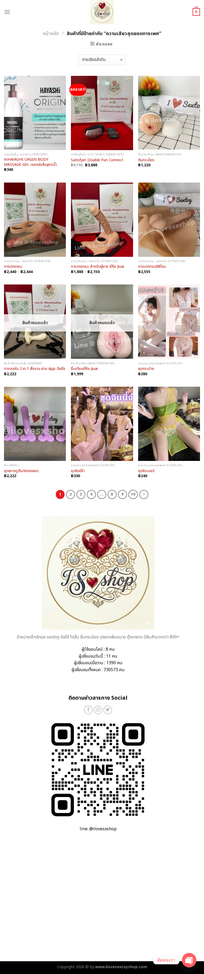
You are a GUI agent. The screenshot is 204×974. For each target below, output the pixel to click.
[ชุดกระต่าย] (169, 321)
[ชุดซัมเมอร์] (169, 424)
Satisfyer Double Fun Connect (97, 160)
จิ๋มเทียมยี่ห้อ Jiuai (84, 369)
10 (133, 494)
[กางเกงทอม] (35, 220)
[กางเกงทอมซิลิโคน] (169, 220)
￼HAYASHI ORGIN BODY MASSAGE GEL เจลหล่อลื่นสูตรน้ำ (30, 162)
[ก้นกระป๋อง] (169, 113)
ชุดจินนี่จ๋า (78, 471)
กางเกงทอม (13, 266)
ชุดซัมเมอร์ (146, 471)
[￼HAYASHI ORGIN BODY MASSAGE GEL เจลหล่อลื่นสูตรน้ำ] (35, 113)
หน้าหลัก (51, 33)
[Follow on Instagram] (98, 709)
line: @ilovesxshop (98, 829)
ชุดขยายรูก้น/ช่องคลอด (21, 471)
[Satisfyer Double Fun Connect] (102, 113)
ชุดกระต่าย (146, 369)
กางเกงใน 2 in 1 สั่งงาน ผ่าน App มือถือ (34, 369)
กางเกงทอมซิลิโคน (152, 266)
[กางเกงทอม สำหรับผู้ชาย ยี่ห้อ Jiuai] (102, 220)
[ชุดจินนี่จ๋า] (102, 424)
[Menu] (7, 11)
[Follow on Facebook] (88, 709)
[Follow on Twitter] (107, 709)
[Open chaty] (189, 960)
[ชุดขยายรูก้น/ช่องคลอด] (35, 424)
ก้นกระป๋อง (146, 160)
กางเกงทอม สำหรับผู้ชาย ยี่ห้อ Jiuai (97, 266)
